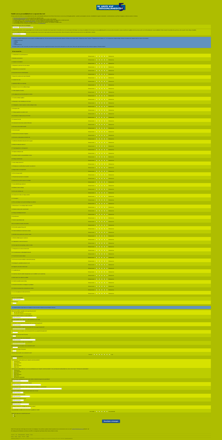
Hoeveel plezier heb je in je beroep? (18, 394)
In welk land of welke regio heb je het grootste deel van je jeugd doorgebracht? (27, 323)
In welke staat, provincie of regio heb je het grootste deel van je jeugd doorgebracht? (28, 327)
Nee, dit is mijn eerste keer (19, 312)
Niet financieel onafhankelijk (19, 377)
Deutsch (12, 436)
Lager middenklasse (17, 362)
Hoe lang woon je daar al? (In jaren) (19, 349)
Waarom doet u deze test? (17, 402)
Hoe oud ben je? (15, 301)
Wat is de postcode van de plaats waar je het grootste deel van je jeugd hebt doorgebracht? (29, 330)
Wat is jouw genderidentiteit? (17, 297)
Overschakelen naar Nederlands (26, 27)
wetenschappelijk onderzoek (30, 21)
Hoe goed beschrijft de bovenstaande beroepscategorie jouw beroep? (25, 390)
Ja (14, 414)
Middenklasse (16, 364)
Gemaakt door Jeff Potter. (15, 438)
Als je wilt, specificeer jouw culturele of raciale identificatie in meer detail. (26, 319)
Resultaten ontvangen (111, 421)
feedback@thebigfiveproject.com (78, 428)
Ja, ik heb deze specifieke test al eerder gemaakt (22, 313)
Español (19, 436)
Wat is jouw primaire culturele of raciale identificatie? (22, 315)
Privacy (31, 434)
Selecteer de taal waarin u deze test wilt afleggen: (21, 25)
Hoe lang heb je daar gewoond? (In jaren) (20, 334)
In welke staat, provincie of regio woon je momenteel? (22, 341)
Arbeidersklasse (17, 361)
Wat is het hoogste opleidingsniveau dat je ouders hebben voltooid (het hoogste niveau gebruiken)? (31, 379)
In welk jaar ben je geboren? (17, 356)
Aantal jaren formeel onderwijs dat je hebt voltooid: (22, 382)
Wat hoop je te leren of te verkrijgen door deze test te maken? (23, 406)
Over (16, 434)
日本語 (27, 436)
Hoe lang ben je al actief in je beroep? (19, 398)
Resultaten (27, 434)
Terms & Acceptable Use (69, 438)
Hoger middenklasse (17, 365)
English (16, 436)
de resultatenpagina (41, 23)
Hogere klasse (16, 366)
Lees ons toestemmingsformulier (19, 19)
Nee (14, 416)
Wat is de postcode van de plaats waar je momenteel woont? (23, 345)
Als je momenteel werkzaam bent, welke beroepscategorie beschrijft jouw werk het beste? (29, 386)
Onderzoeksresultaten (21, 434)
